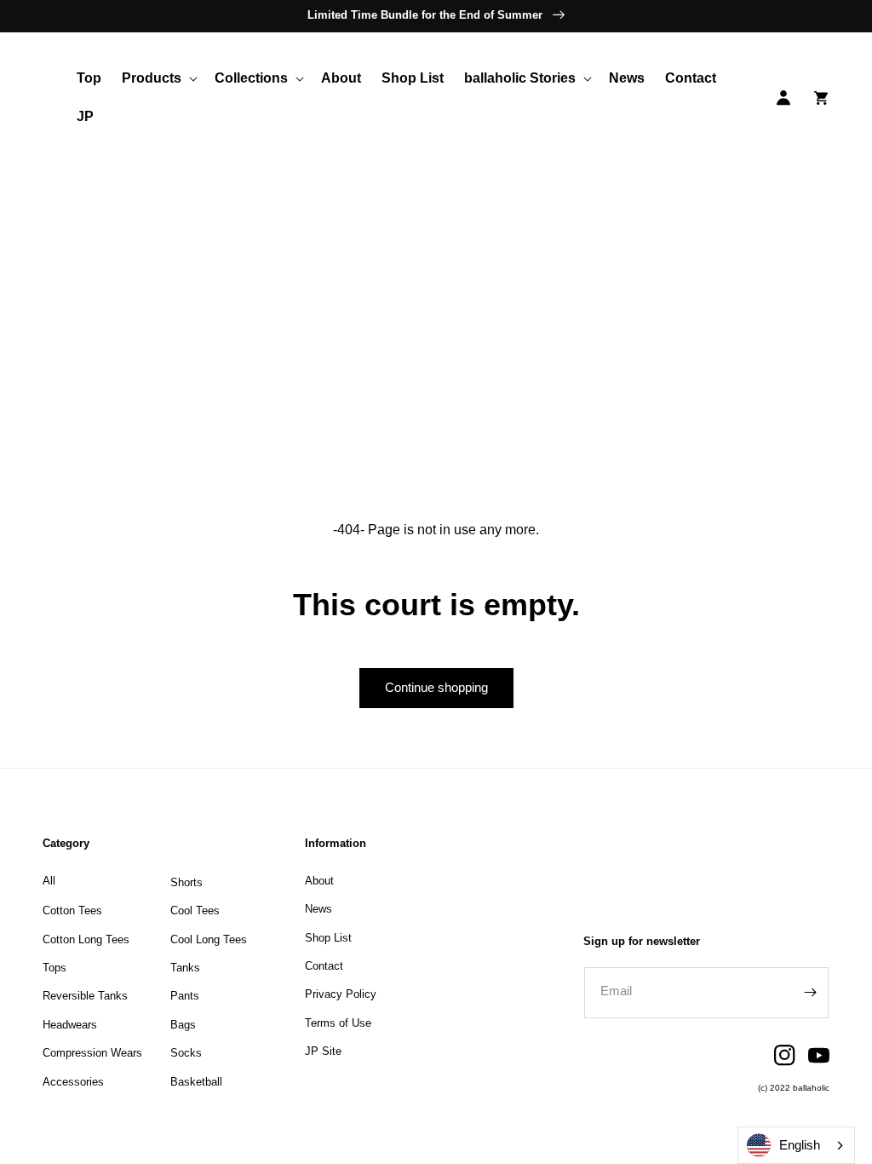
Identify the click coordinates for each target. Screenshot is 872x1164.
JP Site (323, 1051)
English (799, 1145)
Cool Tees (195, 910)
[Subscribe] (810, 992)
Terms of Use (338, 1023)
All (49, 880)
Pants (184, 995)
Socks (186, 1052)
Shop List (328, 937)
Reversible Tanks (85, 995)
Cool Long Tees (208, 939)
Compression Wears (92, 1052)
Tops (54, 967)
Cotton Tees (72, 910)
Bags (183, 1024)
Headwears (70, 1024)
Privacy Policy (340, 994)
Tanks (185, 967)
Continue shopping (436, 687)
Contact (324, 965)
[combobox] (796, 1145)
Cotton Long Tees (86, 939)
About (319, 880)
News (318, 908)
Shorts (186, 882)
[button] (158, 79)
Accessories (73, 1081)
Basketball (196, 1081)
